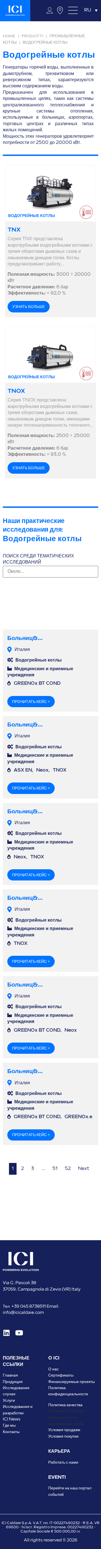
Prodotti (32, 36)
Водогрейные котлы (38, 660)
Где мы (9, 1425)
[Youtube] (18, 1332)
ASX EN (23, 770)
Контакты (11, 1431)
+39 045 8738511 (29, 1306)
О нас (53, 1369)
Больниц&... (25, 638)
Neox (42, 770)
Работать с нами (63, 1462)
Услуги (9, 1400)
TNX (14, 229)
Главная (10, 1375)
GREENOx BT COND (37, 683)
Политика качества (65, 1405)
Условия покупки (63, 1436)
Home (9, 36)
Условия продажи (64, 1429)
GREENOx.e (78, 1117)
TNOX (16, 391)
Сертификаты (61, 1375)
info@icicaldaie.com (23, 1312)
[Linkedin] (6, 1332)
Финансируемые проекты (71, 1381)
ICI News (11, 1419)
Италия (22, 649)
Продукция (13, 1381)
